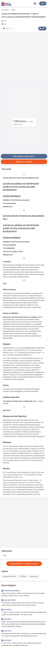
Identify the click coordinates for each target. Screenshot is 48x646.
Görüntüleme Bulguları (12, 591)
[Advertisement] (24, 58)
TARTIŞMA (22, 576)
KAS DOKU (7, 609)
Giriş (43, 3)
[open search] (35, 3)
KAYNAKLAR (33, 576)
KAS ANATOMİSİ (10, 600)
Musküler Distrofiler (9, 576)
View (4, 555)
